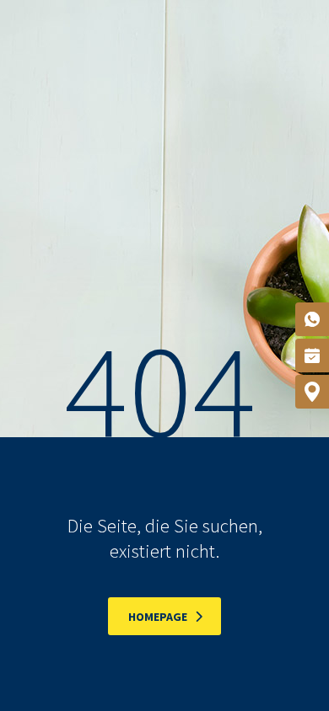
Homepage (157, 616)
